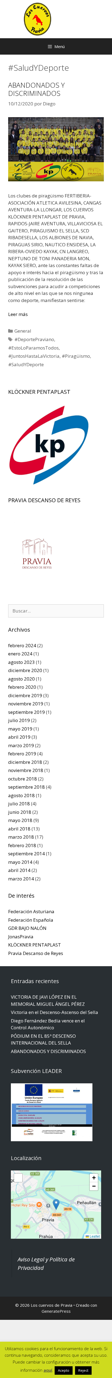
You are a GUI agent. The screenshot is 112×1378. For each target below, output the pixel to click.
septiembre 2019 (26, 712)
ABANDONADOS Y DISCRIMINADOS (36, 89)
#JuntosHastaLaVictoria (34, 356)
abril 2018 (19, 829)
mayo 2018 (20, 820)
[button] (56, 1204)
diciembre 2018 (25, 762)
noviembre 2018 (25, 770)
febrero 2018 (22, 845)
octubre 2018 (22, 779)
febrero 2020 (22, 687)
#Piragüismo (76, 356)
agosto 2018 (21, 795)
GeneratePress (56, 1311)
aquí (47, 1370)
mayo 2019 (20, 729)
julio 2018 (19, 803)
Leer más (18, 314)
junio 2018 (19, 812)
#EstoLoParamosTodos (33, 348)
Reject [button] (83, 1370)
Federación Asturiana (31, 911)
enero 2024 (20, 653)
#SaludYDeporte (26, 364)
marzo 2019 (21, 745)
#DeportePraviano (34, 339)
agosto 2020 (21, 679)
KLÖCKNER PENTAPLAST (34, 945)
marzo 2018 (21, 837)
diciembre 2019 (25, 695)
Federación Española (30, 920)
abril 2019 (19, 737)
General (22, 331)
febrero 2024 (22, 645)
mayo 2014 (20, 862)
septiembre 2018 (26, 787)
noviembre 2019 (25, 703)
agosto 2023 (21, 662)
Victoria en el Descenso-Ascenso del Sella (54, 1012)
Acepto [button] (63, 1370)
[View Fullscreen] (18, 1178)
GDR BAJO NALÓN (27, 928)
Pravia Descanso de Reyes (35, 953)
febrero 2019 (22, 753)
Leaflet (94, 1236)
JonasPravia (20, 936)
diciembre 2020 (25, 670)
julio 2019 (19, 720)
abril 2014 (19, 870)
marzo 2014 (21, 879)
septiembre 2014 (26, 853)
